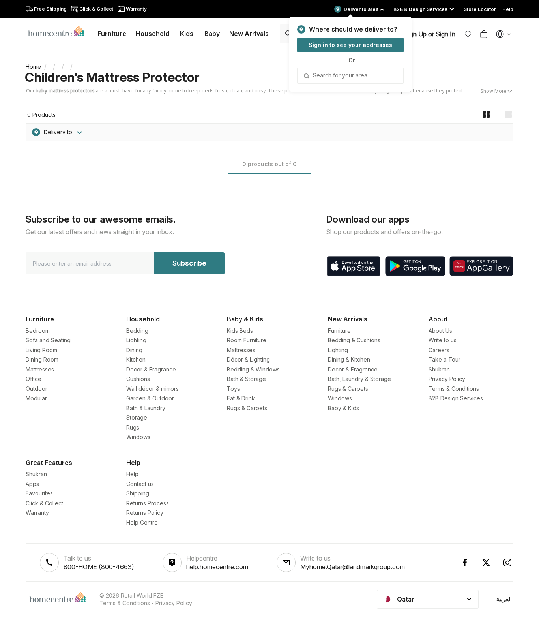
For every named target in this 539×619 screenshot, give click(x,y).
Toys (233, 388)
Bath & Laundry (145, 408)
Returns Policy (144, 512)
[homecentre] (59, 31)
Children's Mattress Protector (112, 77)
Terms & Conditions (454, 388)
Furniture (339, 330)
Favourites (39, 493)
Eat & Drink (241, 398)
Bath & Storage (246, 378)
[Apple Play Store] (353, 266)
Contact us (140, 483)
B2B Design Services (456, 398)
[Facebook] (464, 562)
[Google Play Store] (415, 266)
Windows (138, 436)
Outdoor (36, 388)
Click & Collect (44, 503)
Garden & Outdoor (150, 398)
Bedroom (38, 330)
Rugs (132, 427)
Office (33, 378)
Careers (439, 350)
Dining (134, 350)
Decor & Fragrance (151, 369)
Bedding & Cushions (354, 340)
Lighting (136, 340)
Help (132, 474)
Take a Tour (444, 359)
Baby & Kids (343, 408)
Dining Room (42, 359)
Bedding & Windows (253, 369)
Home (33, 66)
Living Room (41, 350)
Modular (36, 398)
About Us (440, 330)
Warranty (37, 512)
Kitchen (136, 359)
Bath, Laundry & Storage (359, 378)
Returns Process (147, 503)
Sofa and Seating (48, 340)
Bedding (137, 330)
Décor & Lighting (248, 359)
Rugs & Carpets (247, 408)
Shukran (439, 369)
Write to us (443, 340)
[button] (468, 34)
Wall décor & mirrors (152, 388)
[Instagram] (507, 562)
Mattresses (40, 369)
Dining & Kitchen (349, 359)
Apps (32, 483)
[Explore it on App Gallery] (481, 266)
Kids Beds (240, 330)
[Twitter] (486, 562)
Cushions (138, 378)
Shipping (137, 493)
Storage (136, 417)
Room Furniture (246, 340)
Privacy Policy (447, 378)
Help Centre (142, 522)
